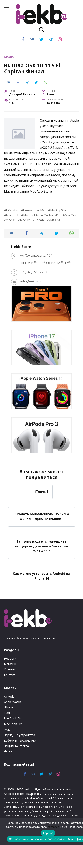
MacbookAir (31, 215)
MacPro (25, 220)
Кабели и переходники (20, 740)
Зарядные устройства (19, 735)
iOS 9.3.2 (46, 142)
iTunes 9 (41, 491)
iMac (43, 210)
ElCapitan (12, 210)
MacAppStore (59, 210)
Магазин (10, 664)
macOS (11, 220)
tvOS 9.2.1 (47, 147)
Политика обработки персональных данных (29, 637)
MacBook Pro (13, 724)
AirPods (9, 696)
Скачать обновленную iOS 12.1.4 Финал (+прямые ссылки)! (42, 516)
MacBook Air (12, 718)
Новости (10, 658)
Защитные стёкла (16, 746)
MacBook (12, 215)
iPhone (8, 707)
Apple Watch (12, 702)
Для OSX (55, 220)
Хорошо (48, 833)
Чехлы (8, 751)
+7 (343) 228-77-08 (34, 272)
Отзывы (9, 669)
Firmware (29, 210)
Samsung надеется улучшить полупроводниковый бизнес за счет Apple (41, 546)
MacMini (70, 215)
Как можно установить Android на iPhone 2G (41, 575)
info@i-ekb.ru (30, 281)
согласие (53, 826)
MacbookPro (52, 215)
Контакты (11, 675)
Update (40, 220)
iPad (7, 713)
